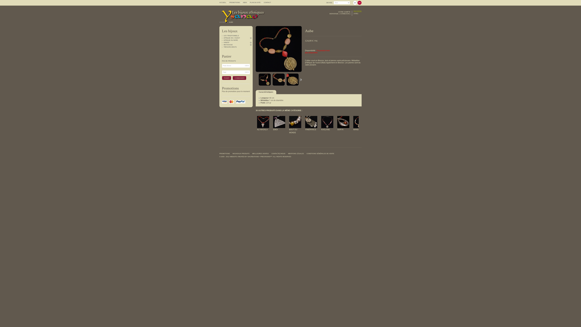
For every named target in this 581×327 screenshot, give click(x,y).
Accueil (222, 22)
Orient (226, 42)
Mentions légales (296, 153)
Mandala (357, 130)
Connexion (345, 14)
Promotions (230, 88)
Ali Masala (262, 130)
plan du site (255, 2)
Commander (240, 78)
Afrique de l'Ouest (232, 38)
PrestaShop (265, 156)
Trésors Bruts (230, 47)
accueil (222, 2)
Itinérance (310, 130)
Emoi (275, 130)
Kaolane (325, 130)
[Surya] (343, 117)
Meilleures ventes (260, 153)
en (355, 3)
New (245, 2)
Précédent (256, 80)
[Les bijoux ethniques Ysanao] (245, 14)
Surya (340, 130)
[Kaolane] (327, 117)
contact (267, 2)
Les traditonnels (231, 35)
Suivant (301, 80)
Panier (358, 11)
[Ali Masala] (263, 117)
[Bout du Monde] (295, 117)
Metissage (228, 45)
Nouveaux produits (241, 153)
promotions (234, 2)
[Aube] (265, 80)
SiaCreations (253, 156)
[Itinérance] (311, 117)
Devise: (329, 2)
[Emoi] (279, 117)
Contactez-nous (278, 153)
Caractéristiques (266, 92)
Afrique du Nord (231, 40)
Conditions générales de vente (320, 153)
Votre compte (344, 12)
